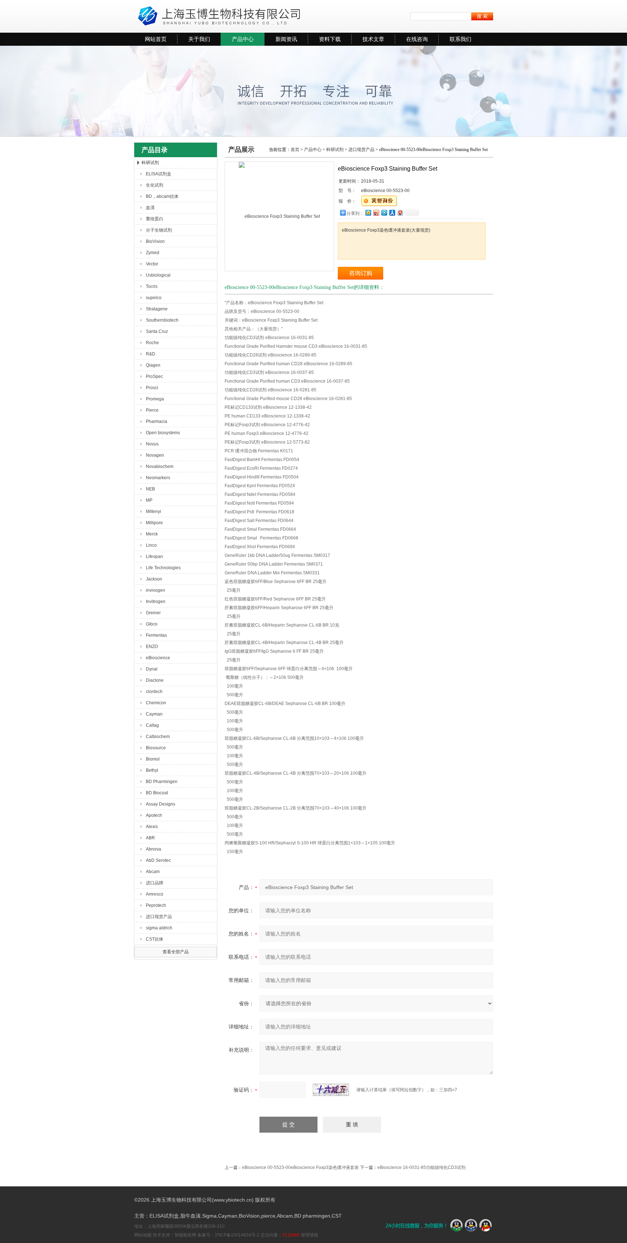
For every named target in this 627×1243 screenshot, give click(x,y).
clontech (154, 691)
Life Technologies (163, 567)
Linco (151, 545)
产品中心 (243, 39)
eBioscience (158, 657)
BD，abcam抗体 (162, 196)
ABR (150, 837)
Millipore (154, 522)
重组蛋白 (154, 218)
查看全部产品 (176, 951)
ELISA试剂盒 (158, 173)
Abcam (153, 871)
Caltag (152, 725)
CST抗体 (154, 939)
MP (149, 500)
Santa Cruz (157, 331)
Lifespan (154, 556)
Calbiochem (158, 736)
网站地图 (143, 1235)
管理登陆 (309, 1235)
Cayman (154, 714)
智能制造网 (185, 1235)
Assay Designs (160, 804)
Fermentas (156, 635)
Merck (152, 534)
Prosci (152, 387)
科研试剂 (150, 162)
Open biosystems (163, 432)
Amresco (154, 894)
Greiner (153, 612)
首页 (295, 149)
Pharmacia (156, 421)
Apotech (154, 815)
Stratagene (157, 308)
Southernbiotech (162, 320)
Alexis (152, 826)
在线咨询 (417, 39)
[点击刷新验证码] (331, 1090)
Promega (155, 399)
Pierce (152, 410)
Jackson (154, 579)
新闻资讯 (286, 39)
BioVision (155, 241)
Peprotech (156, 905)
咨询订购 (360, 273)
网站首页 (156, 39)
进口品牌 (154, 882)
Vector (152, 263)
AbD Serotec (158, 860)
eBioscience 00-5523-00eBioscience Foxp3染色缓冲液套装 (300, 1167)
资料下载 (330, 39)
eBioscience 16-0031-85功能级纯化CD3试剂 (421, 1167)
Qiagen (153, 365)
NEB (150, 489)
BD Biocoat (157, 792)
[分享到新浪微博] (376, 212)
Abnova (153, 849)
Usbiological (158, 275)
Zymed (152, 252)
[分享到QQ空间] (368, 212)
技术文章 (373, 39)
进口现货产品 (159, 916)
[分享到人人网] (392, 212)
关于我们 (199, 39)
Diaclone (155, 680)
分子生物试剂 (159, 230)
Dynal (151, 669)
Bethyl (152, 770)
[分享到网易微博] (400, 212)
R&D (150, 353)
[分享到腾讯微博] (384, 212)
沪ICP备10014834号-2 (237, 1235)
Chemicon (156, 702)
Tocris (151, 286)
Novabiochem (159, 466)
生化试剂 (154, 185)
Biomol (153, 759)
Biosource (156, 747)
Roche (152, 342)
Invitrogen (155, 601)
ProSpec (154, 376)
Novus (152, 444)
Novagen (155, 455)
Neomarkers (158, 477)
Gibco (151, 624)
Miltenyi (153, 511)
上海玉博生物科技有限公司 (217, 16)
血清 (150, 207)
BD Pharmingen (161, 781)
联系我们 (460, 39)
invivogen (155, 590)
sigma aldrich (159, 927)
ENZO (152, 646)
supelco (153, 297)
